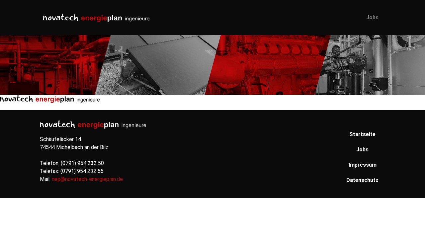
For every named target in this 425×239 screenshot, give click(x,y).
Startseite (362, 134)
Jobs (372, 17)
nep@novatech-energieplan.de (87, 179)
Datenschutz (362, 180)
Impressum (363, 165)
